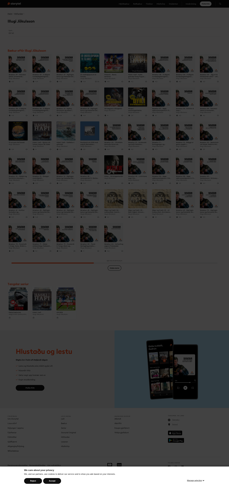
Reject (33, 481)
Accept (52, 481)
